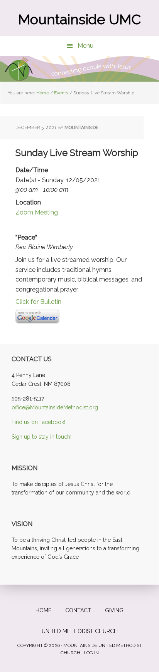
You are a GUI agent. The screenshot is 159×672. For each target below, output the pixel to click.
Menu (85, 45)
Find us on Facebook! (38, 422)
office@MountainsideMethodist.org (55, 407)
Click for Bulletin (38, 301)
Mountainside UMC (79, 19)
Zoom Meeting (36, 212)
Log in (91, 652)
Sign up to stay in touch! (41, 437)
